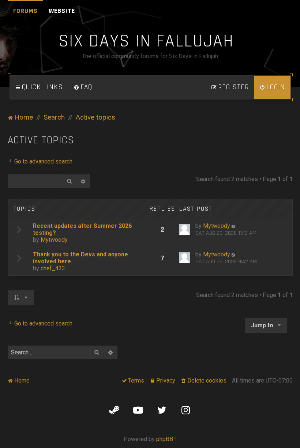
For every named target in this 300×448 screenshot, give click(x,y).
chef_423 (53, 268)
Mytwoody (54, 239)
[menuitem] (83, 87)
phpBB (164, 439)
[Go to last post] (234, 225)
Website (62, 11)
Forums (25, 11)
